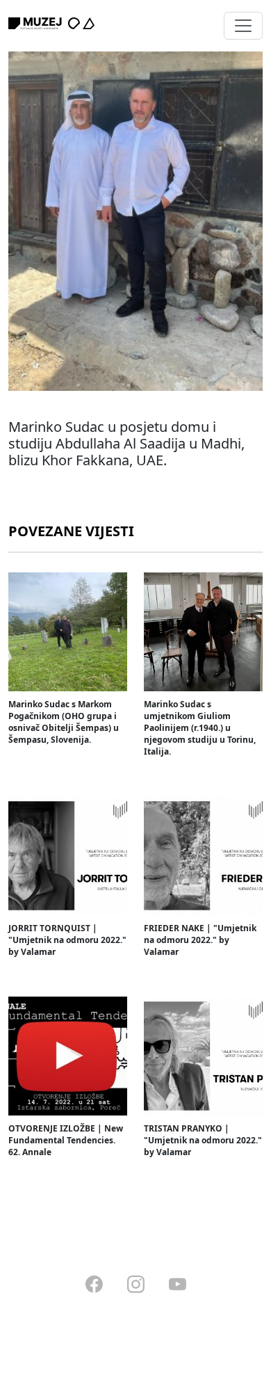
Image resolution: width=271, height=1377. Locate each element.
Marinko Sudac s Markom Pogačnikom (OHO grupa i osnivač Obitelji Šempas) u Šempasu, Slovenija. (63, 722)
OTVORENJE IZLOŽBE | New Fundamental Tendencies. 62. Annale (65, 1140)
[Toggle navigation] (243, 26)
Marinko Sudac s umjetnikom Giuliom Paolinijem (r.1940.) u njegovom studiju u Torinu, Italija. (200, 727)
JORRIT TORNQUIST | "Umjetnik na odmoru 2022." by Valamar (67, 940)
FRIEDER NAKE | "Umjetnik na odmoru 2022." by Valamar (200, 940)
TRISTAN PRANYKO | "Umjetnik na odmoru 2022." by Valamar (203, 1140)
